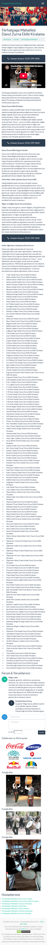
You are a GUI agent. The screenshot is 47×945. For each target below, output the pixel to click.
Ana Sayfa (7, 39)
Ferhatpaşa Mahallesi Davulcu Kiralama (17, 904)
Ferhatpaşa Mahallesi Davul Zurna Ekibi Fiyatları (20, 901)
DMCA (23, 929)
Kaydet (41, 732)
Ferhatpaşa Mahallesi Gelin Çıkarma (15, 908)
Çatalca (16, 39)
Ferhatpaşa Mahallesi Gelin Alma (14, 906)
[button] (3, 16)
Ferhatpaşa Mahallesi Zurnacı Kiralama (16, 913)
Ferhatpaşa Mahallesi (29, 39)
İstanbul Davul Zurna (12, 3)
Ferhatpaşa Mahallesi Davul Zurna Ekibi (17, 899)
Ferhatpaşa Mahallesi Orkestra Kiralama (17, 911)
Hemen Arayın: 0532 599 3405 (24, 58)
